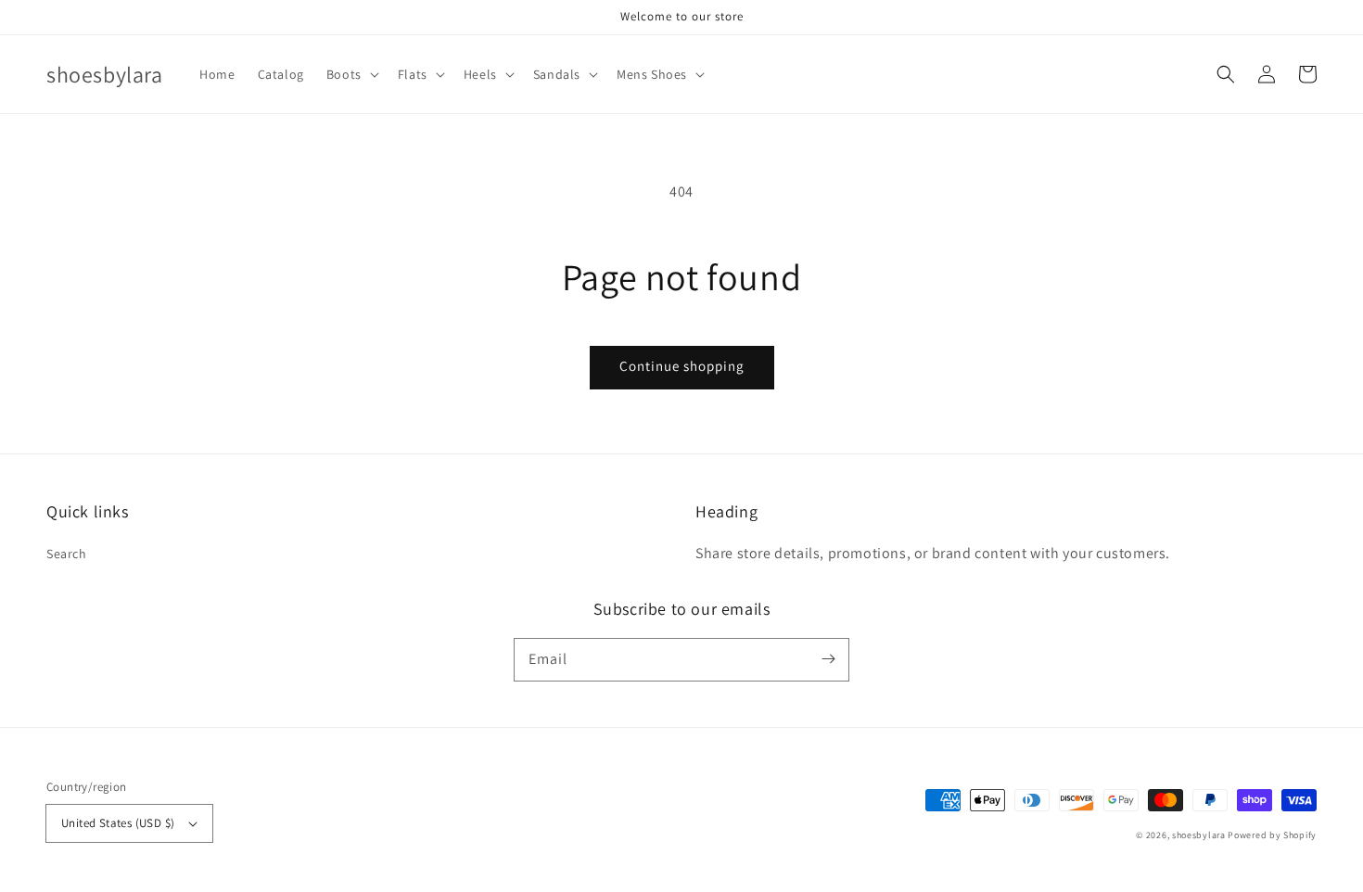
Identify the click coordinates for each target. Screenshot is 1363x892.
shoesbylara (1199, 835)
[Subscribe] (828, 659)
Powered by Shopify (1272, 835)
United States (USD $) (117, 823)
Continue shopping (682, 366)
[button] (351, 74)
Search (66, 553)
